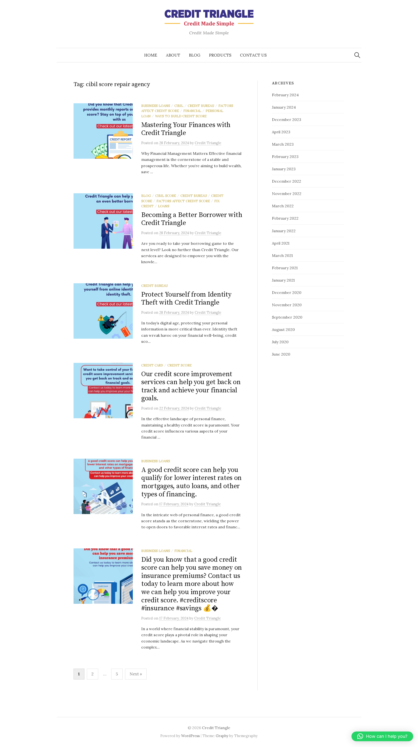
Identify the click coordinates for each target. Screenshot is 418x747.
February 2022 (285, 218)
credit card (152, 365)
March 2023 (283, 144)
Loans (163, 206)
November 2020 (287, 304)
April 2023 (281, 131)
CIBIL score (165, 196)
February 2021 (285, 267)
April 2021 (280, 243)
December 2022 (286, 181)
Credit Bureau (201, 106)
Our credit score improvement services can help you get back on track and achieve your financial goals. (191, 386)
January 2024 (284, 107)
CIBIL (178, 106)
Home (150, 55)
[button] (382, 736)
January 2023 (284, 168)
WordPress (190, 735)
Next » (136, 674)
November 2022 (286, 193)
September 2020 (287, 317)
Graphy (222, 735)
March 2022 (283, 205)
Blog (194, 55)
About (173, 55)
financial (192, 111)
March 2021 (282, 255)
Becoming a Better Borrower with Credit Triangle (191, 219)
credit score (179, 365)
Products (220, 55)
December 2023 (286, 119)
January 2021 (283, 280)
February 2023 (285, 156)
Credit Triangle (216, 727)
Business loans (155, 106)
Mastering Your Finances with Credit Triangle (186, 129)
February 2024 (285, 94)
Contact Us (253, 55)
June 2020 (281, 354)
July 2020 (280, 341)
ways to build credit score (181, 116)
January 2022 (284, 230)
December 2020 (286, 292)
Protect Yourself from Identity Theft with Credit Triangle (186, 298)
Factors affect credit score (183, 201)
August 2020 (283, 329)
